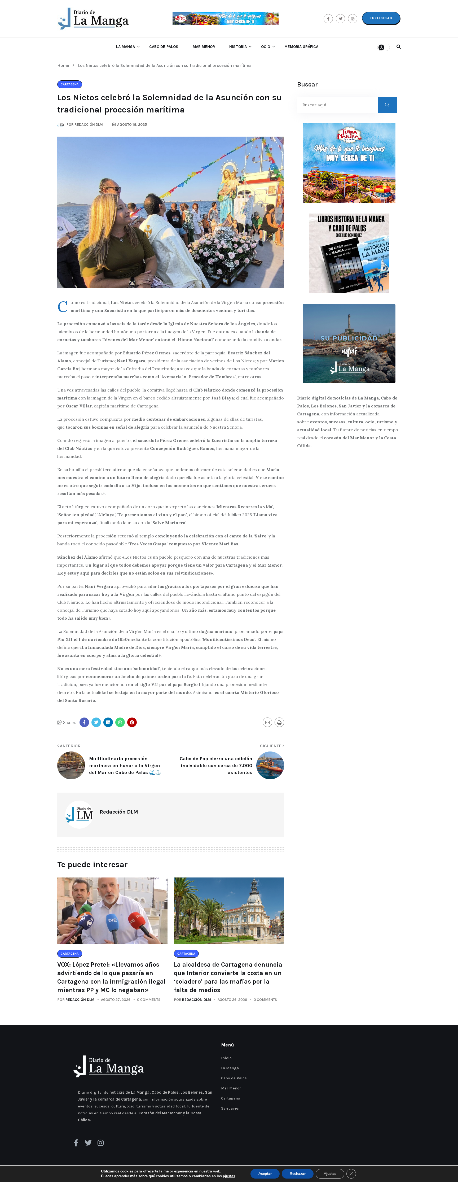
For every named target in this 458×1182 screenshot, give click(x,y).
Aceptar (265, 1173)
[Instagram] (100, 1142)
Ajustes (330, 1173)
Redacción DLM (79, 999)
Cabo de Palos (163, 46)
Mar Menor (204, 46)
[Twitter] (88, 1142)
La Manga (125, 46)
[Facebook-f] (76, 1142)
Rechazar (298, 1173)
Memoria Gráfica (301, 46)
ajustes (229, 1176)
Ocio (265, 46)
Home (64, 65)
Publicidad (381, 18)
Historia (238, 46)
